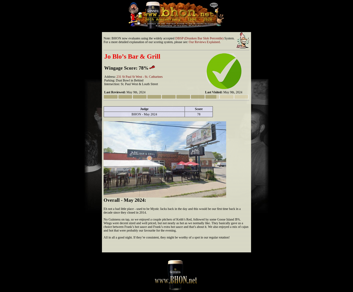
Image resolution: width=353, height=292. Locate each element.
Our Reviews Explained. (205, 42)
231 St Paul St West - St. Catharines (139, 76)
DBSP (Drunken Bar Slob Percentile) (199, 38)
